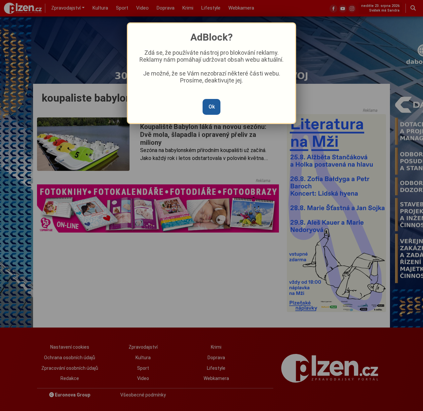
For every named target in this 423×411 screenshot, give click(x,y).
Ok (212, 107)
